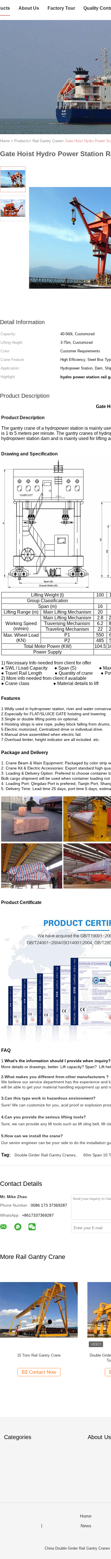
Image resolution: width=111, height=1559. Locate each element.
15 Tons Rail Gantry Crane (39, 1355)
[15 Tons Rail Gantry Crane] (39, 1310)
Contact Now (42, 1372)
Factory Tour (61, 8)
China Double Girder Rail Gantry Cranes (77, 1548)
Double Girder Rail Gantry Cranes (45, 1155)
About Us (28, 8)
